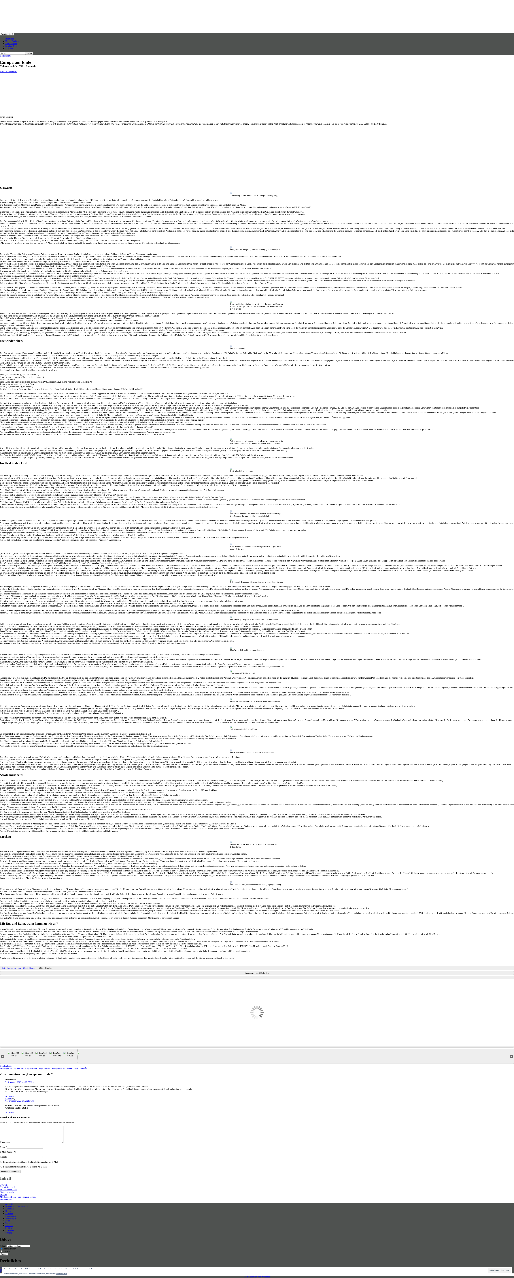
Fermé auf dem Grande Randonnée (65, 1068)
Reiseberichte (11, 43)
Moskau (3, 1194)
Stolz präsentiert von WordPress (257, 1277)
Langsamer (250, 973)
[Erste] (2, 1056)
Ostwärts (3, 1185)
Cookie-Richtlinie (61, 1274)
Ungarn (8, 1233)
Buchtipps (9, 39)
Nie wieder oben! (7, 1187)
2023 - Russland (30, 968)
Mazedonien (10, 1216)
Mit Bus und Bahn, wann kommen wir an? (18, 1197)
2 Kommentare (10, 71)
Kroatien (9, 1213)
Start (3, 968)
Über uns (9, 48)
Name (3, 1147)
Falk (2, 71)
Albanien (9, 1204)
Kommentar (6, 1142)
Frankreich (9, 1209)
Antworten (9, 1096)
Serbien (8, 1228)
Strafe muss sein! (7, 1192)
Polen (7, 1221)
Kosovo (8, 1211)
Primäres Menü (7, 34)
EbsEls (8, 1098)
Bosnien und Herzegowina (16, 1206)
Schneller (265, 973)
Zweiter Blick (11, 46)
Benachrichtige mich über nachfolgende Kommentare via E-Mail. (30, 1162)
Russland (4, 1066)
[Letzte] (511, 1056)
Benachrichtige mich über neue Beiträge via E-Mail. (25, 1167)
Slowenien (9, 1230)
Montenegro (10, 1218)
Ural (10, 1066)
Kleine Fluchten (12, 41)
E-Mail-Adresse (7, 1152)
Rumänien (9, 1223)
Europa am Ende (14, 968)
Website (3, 1157)
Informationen (6, 1199)
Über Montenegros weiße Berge (21, 1068)
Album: (3, 1246)
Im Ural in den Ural (8, 1190)
